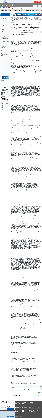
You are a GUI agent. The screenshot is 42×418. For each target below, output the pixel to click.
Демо (21, 4)
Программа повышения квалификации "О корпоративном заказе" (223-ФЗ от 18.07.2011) (4, 99)
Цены (17, 4)
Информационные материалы (4, 47)
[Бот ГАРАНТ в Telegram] (9, 5)
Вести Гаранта (4, 29)
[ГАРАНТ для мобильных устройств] (2, 5)
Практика (20, 10)
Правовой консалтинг (3, 23)
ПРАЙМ (3, 25)
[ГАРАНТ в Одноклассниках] (10, 5)
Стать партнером (32, 4)
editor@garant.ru (31, 405)
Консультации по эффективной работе (5, 34)
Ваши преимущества (4, 43)
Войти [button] (36, 5)
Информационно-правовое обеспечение (5, 15)
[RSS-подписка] (13, 5)
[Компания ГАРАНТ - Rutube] (12, 5)
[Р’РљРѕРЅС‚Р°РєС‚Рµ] (38, 392)
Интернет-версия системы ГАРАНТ (4, 21)
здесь (32, 32)
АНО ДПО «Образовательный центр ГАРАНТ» (4, 54)
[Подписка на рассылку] (0, 5)
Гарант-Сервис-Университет (18, 416)
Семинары (25, 4)
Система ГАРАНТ (4, 18)
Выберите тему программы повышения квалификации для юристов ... (5, 109)
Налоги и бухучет (11, 10)
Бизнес (16, 10)
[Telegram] (41, 392)
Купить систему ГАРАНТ (5, 49)
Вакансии (7, 4)
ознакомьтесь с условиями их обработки (6, 407)
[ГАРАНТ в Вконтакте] (3, 5)
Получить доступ (10, 416)
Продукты (13, 4)
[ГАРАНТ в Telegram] (7, 5)
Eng (40, 5)
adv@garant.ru (31, 408)
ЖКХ (33, 10)
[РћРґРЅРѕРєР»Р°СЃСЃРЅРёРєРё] (39, 392)
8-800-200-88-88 (31, 402)
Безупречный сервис (5, 16)
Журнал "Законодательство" (5, 32)
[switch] (12, 8)
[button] (36, 8)
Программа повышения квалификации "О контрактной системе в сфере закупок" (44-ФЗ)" (4, 84)
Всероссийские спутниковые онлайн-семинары (5, 37)
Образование (36, 10)
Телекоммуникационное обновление (5, 51)
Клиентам (38, 4)
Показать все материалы (17, 395)
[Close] (13, 412)
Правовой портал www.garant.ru (5, 27)
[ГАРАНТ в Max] (6, 5)
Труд (23, 10)
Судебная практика (3, 10)
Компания (2, 4)
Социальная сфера (28, 10)
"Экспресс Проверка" (5, 41)
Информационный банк (5, 44)
